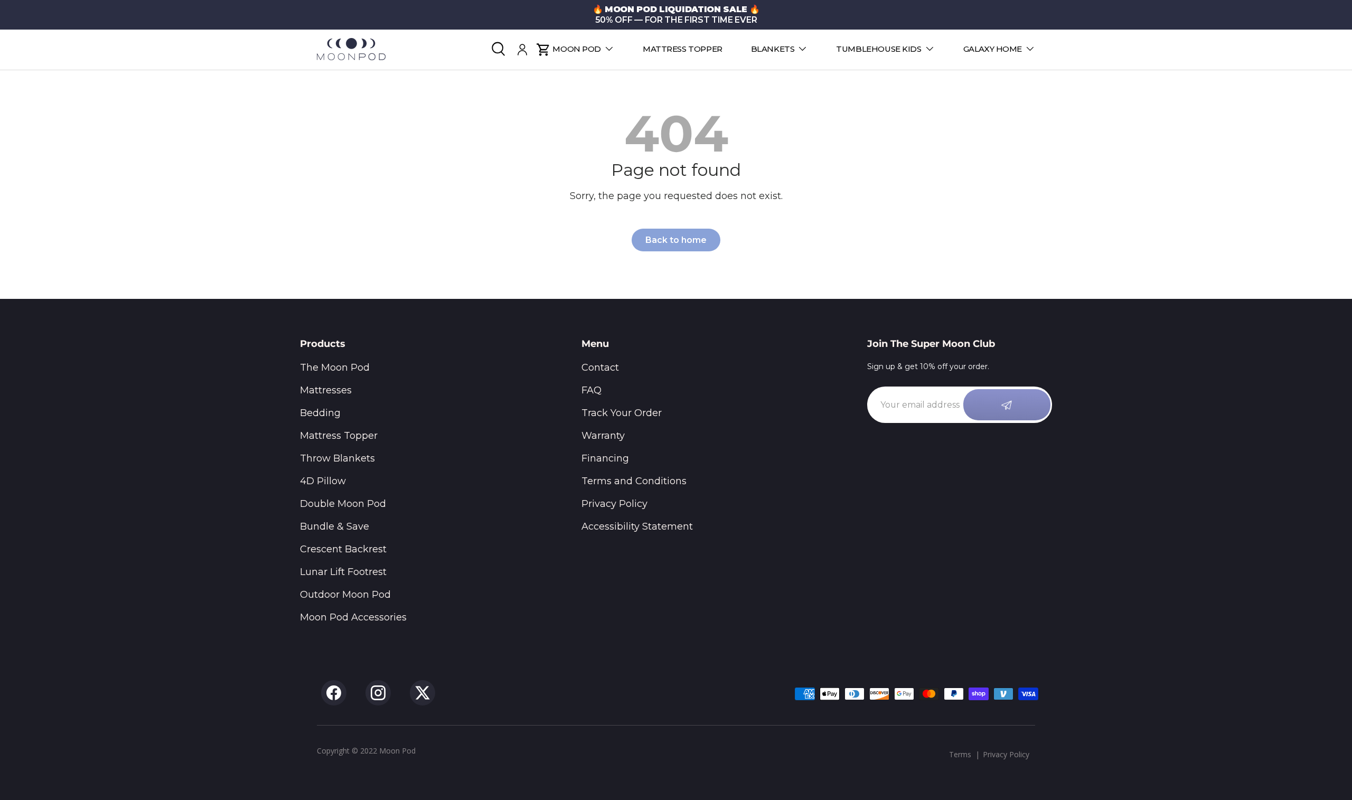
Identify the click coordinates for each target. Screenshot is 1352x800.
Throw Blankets (337, 458)
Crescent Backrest (343, 549)
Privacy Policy (614, 504)
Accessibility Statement (637, 526)
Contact (600, 367)
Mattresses (326, 390)
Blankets (773, 49)
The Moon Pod (335, 367)
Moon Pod (576, 49)
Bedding (320, 413)
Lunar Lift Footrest (343, 572)
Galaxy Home (992, 49)
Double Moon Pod (343, 504)
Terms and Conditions (634, 481)
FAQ (591, 390)
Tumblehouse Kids (878, 49)
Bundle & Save (334, 526)
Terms (960, 754)
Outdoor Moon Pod (345, 594)
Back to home (676, 240)
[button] (543, 49)
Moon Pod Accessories (353, 617)
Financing (605, 458)
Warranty (603, 435)
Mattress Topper (682, 49)
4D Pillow (323, 481)
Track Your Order (621, 413)
